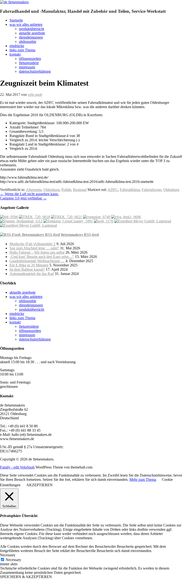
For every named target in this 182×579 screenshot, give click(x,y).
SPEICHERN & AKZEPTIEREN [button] (26, 577)
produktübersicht (31, 29)
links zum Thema (22, 50)
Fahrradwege (151, 190)
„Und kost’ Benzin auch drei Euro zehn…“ (41, 257)
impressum (27, 67)
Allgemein (33, 190)
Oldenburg (51, 190)
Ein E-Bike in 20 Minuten (28, 265)
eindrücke (16, 46)
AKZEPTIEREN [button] (39, 485)
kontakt (15, 54)
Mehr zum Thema (142, 479)
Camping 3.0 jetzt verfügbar (23, 198)
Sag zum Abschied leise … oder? (34, 248)
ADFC (113, 190)
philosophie (27, 42)
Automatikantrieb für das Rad (31, 274)
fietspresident (29, 63)
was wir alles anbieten (25, 24)
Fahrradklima (130, 190)
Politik (66, 190)
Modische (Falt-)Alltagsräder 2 (32, 244)
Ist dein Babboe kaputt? (27, 269)
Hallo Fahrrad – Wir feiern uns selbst (36, 252)
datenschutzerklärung (35, 71)
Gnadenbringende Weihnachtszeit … (36, 261)
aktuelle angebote (32, 33)
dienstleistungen (31, 37)
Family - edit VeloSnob (17, 467)
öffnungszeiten (30, 59)
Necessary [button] (7, 555)
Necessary (13, 560)
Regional (79, 190)
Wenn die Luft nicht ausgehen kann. (29, 194)
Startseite (16, 20)
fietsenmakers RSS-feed (80, 235)
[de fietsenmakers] (14, 2)
